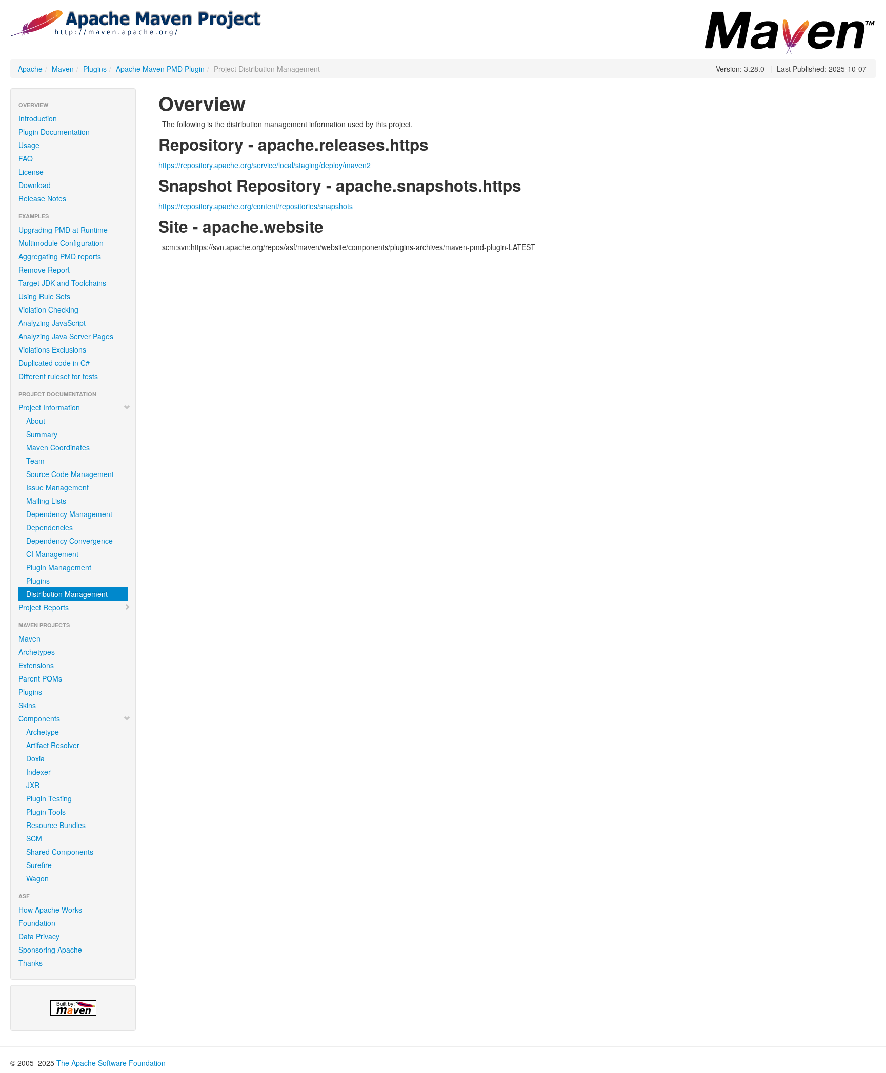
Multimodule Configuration (61, 243)
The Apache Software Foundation (111, 1063)
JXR (32, 785)
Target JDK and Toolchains (62, 283)
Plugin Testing (49, 798)
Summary (41, 434)
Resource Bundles (56, 825)
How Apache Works (50, 909)
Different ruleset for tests (58, 376)
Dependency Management (69, 514)
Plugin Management (58, 567)
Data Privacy (38, 936)
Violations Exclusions (52, 349)
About (35, 421)
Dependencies (49, 527)
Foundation (36, 923)
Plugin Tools (46, 812)
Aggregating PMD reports (59, 256)
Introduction (37, 118)
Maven (63, 69)
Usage (28, 145)
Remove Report (44, 269)
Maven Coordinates (58, 447)
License (31, 172)
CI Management (52, 554)
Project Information (49, 407)
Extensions (36, 665)
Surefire (39, 865)
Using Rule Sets (44, 296)
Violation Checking (48, 309)
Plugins (95, 69)
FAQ (25, 158)
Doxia (35, 758)
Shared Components (59, 852)
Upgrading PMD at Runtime (63, 229)
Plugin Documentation (54, 132)
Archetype (42, 732)
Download (34, 185)
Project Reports (43, 607)
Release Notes (42, 198)
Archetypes (36, 652)
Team (35, 461)
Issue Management (57, 487)
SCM (34, 838)
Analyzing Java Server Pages (65, 336)
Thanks (30, 963)
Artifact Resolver (52, 745)
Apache (30, 69)
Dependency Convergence (69, 540)
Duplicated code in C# (54, 363)
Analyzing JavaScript (52, 323)
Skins (27, 705)
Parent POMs (40, 678)
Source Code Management (70, 474)
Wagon (37, 878)
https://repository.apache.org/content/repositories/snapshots (255, 206)
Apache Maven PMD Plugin (160, 69)
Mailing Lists (46, 501)
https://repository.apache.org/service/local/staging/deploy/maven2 (264, 165)
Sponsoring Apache (50, 949)
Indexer (38, 772)
